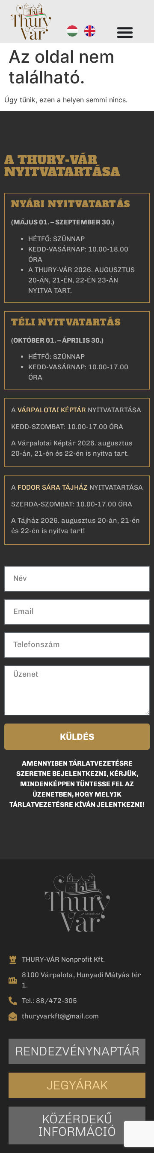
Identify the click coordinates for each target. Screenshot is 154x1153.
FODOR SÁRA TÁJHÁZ (53, 487)
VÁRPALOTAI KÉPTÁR (52, 410)
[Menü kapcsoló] (124, 32)
